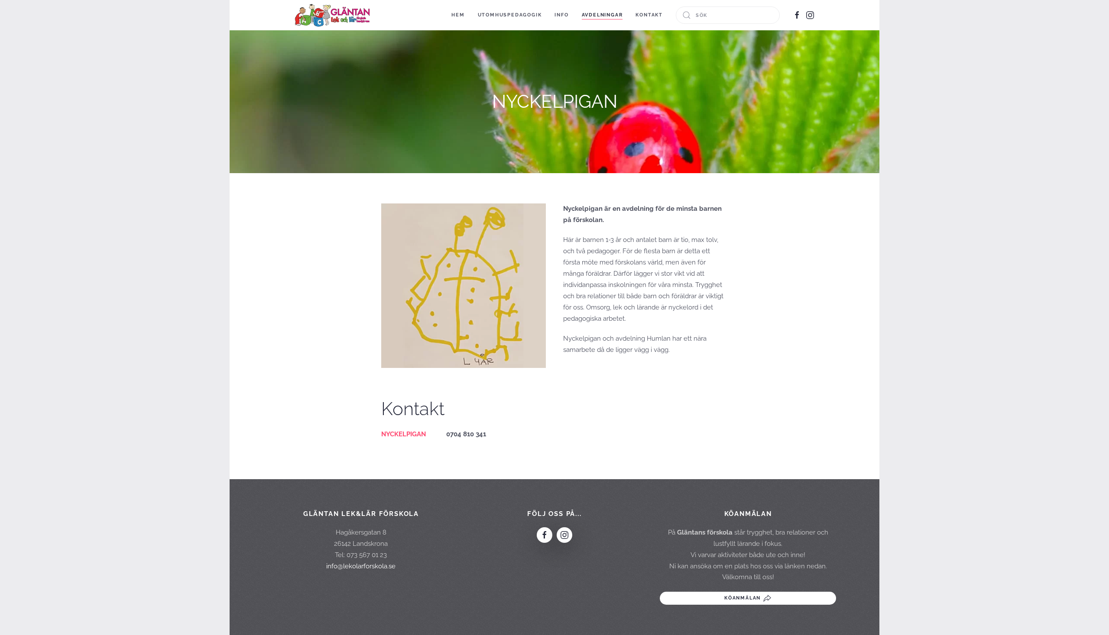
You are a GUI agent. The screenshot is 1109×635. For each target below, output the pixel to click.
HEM (457, 15)
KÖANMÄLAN (742, 598)
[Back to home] (332, 15)
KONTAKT (649, 15)
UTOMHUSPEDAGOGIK (510, 15)
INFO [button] (561, 15)
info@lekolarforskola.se (361, 566)
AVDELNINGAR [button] (602, 15)
